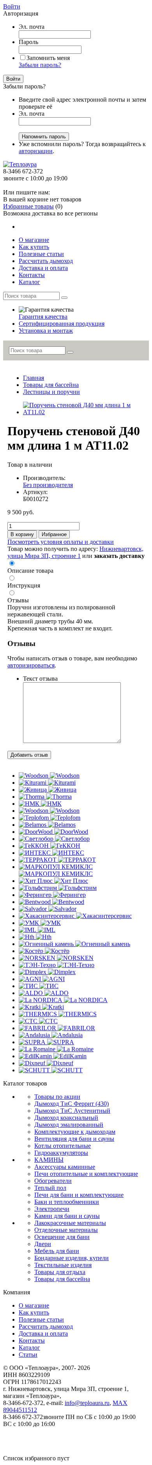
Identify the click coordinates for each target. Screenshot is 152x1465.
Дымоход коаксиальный (66, 1117)
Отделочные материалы (66, 1230)
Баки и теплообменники (66, 1201)
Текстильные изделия (63, 1265)
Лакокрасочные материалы (70, 1223)
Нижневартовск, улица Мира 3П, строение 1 (75, 552)
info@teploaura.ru (87, 1403)
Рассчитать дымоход (46, 1326)
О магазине (34, 1305)
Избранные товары (28, 206)
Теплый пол (50, 1187)
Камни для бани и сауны (67, 1216)
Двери (42, 1244)
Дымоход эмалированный (68, 1124)
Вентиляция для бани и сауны (74, 1138)
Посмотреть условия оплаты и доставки (60, 541)
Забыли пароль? (40, 65)
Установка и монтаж (46, 330)
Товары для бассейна (51, 384)
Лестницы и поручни (51, 391)
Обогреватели (53, 1180)
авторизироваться (31, 665)
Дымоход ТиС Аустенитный (72, 1110)
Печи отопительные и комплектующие (86, 1173)
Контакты (32, 1340)
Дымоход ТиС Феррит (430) (71, 1103)
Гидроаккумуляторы (61, 1152)
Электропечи (51, 1209)
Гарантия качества (43, 316)
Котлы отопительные (62, 1145)
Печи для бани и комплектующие (79, 1194)
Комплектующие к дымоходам (74, 1131)
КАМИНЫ (49, 1159)
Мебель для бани (56, 1251)
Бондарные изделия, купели (71, 1258)
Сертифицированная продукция (61, 323)
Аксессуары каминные (64, 1166)
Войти (11, 6)
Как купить (34, 1312)
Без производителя (48, 485)
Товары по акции (57, 1096)
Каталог (29, 1347)
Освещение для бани (62, 1237)
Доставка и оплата (43, 1333)
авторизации (36, 151)
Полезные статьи (41, 1319)
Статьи (28, 1354)
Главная (33, 377)
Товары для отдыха (59, 1272)
